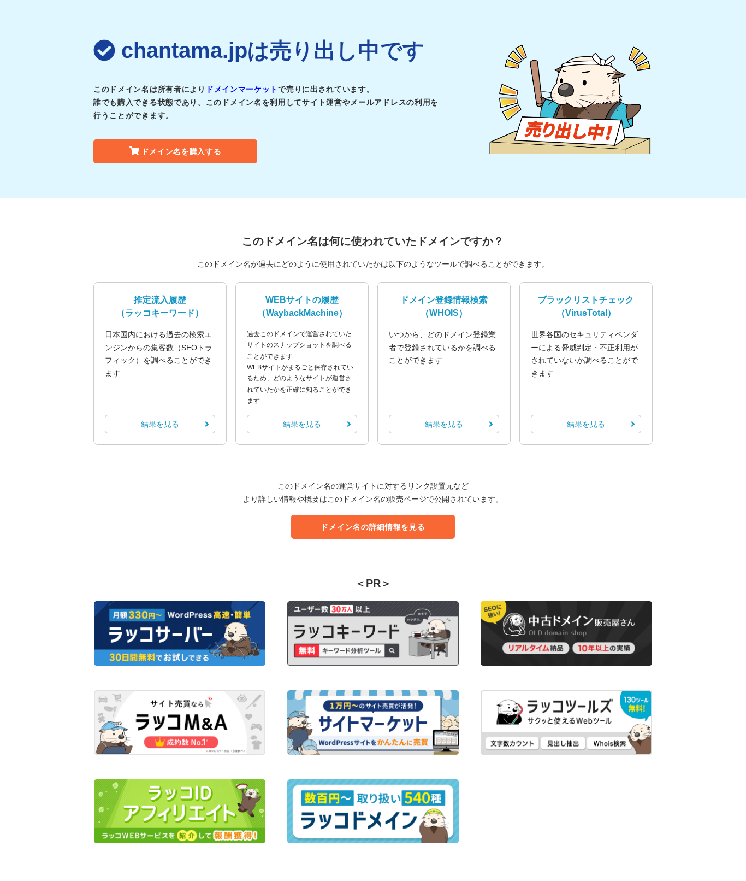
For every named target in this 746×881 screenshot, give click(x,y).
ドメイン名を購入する (181, 151)
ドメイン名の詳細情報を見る (373, 526)
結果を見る (160, 424)
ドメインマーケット (242, 89)
